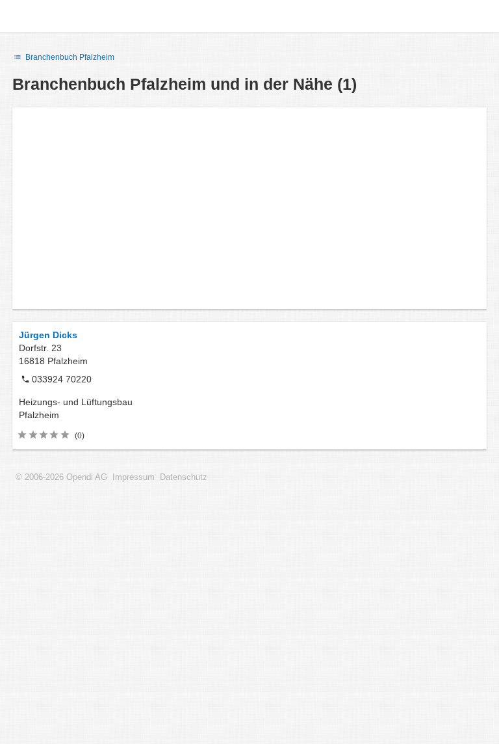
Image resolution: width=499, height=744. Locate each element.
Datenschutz (183, 477)
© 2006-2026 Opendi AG (61, 477)
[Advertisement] (249, 208)
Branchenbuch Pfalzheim (68, 57)
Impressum (133, 477)
